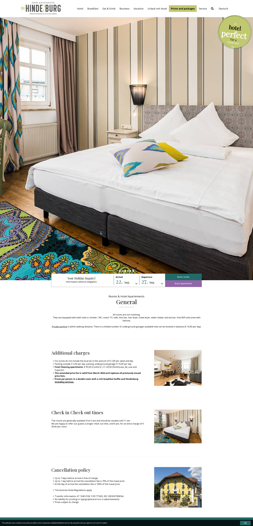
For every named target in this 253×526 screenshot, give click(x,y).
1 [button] (120, 271)
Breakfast (92, 8)
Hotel (80, 8)
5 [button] (130, 271)
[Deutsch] (223, 8)
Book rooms (183, 276)
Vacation (138, 8)
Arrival (119, 277)
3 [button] (125, 271)
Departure (146, 277)
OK (245, 523)
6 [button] (133, 271)
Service (203, 8)
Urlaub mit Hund (157, 8)
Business (125, 8)
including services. (64, 382)
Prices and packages (183, 8)
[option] (126, 148)
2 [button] (122, 271)
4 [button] (127, 271)
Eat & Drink (109, 8)
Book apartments (183, 283)
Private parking (59, 326)
